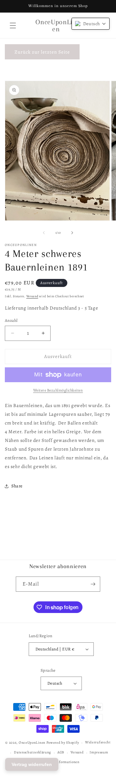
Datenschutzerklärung (32, 752)
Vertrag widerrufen (32, 764)
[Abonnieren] (93, 584)
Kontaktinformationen (61, 762)
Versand (32, 296)
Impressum (99, 752)
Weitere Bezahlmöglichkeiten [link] (58, 390)
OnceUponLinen (32, 742)
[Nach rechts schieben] (72, 233)
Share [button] (17, 486)
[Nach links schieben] (44, 233)
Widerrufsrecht (98, 742)
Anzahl (11, 320)
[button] (13, 25)
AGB (60, 752)
